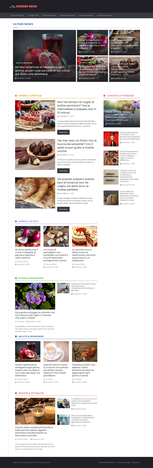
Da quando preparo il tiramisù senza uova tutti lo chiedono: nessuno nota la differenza (129, 156)
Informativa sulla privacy (106, 462)
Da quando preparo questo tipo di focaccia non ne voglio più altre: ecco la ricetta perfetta (75, 184)
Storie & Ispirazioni (49, 15)
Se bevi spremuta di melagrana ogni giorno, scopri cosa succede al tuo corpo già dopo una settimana (42, 70)
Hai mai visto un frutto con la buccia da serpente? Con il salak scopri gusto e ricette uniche (123, 69)
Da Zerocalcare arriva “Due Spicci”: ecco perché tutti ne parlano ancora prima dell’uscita (130, 135)
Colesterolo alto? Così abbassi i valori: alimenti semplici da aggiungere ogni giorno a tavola (83, 370)
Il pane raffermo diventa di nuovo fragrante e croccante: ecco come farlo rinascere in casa (129, 196)
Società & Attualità (86, 15)
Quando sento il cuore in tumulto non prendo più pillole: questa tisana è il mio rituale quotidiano (56, 370)
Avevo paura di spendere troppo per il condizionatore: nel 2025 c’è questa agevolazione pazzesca (83, 419)
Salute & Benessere (67, 15)
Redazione (136, 462)
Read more (63, 132)
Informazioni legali (124, 462)
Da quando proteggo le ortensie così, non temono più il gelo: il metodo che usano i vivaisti (35, 315)
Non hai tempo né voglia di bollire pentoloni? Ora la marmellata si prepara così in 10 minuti (76, 107)
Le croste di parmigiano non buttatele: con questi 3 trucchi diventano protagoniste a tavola (124, 42)
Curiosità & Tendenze (104, 15)
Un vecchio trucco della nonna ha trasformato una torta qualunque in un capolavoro (83, 255)
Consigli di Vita (33, 15)
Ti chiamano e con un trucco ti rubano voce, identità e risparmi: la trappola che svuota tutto (84, 402)
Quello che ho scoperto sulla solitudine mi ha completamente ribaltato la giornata (83, 287)
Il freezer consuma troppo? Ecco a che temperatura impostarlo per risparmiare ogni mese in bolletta (129, 176)
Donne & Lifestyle (17, 15)
